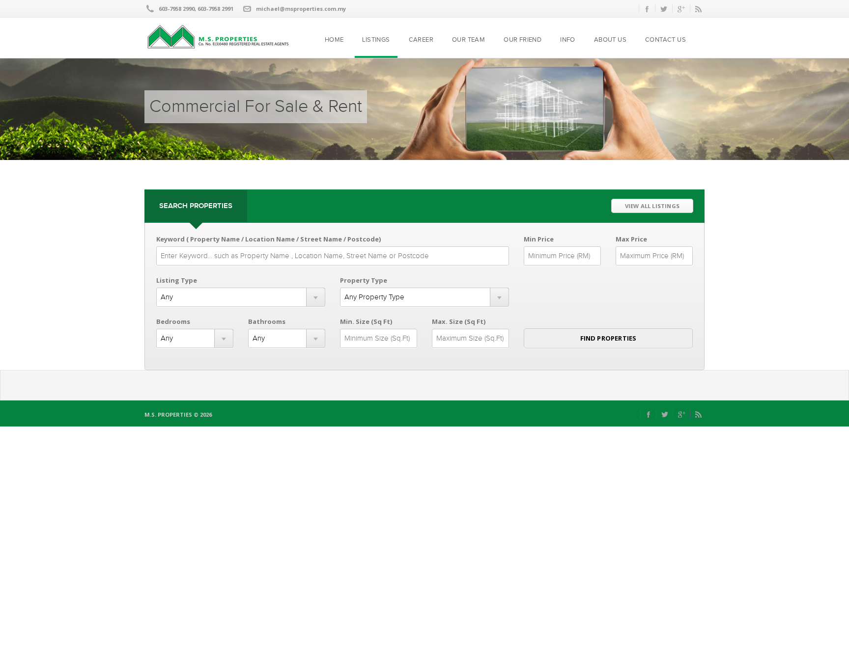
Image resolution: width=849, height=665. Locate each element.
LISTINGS (376, 40)
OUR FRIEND (522, 40)
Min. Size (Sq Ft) (366, 321)
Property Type (363, 280)
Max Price (631, 239)
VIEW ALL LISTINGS (652, 206)
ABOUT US (610, 40)
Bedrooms (173, 321)
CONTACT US (665, 40)
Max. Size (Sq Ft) (458, 321)
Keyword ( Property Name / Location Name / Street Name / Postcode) (268, 239)
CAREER (421, 40)
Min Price (539, 239)
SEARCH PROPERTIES (195, 206)
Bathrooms (266, 321)
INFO (567, 40)
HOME (334, 40)
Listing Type (176, 280)
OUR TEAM (468, 40)
